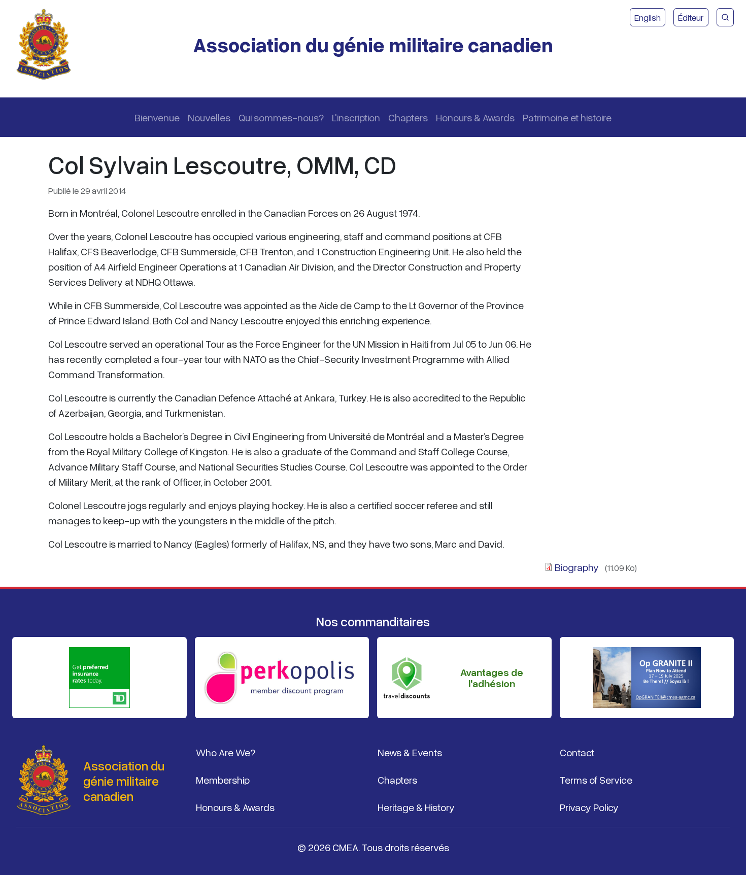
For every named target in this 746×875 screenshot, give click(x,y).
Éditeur (691, 17)
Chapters (408, 117)
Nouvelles (209, 117)
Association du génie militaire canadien (373, 44)
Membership (223, 779)
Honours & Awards (475, 117)
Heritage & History (416, 807)
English (647, 17)
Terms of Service (596, 779)
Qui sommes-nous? (281, 117)
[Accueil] (47, 45)
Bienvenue (157, 117)
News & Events (410, 752)
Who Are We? (225, 752)
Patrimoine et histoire (567, 117)
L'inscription (356, 117)
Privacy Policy (589, 807)
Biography (577, 567)
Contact (577, 752)
